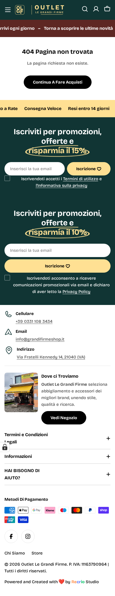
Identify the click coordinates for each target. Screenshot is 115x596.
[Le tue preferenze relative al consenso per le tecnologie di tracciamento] (4, 447)
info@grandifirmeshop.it (40, 339)
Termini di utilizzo (80, 178)
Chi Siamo (14, 553)
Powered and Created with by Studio (51, 581)
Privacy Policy (76, 291)
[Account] (96, 9)
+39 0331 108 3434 (34, 321)
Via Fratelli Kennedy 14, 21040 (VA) (51, 357)
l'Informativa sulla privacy (61, 185)
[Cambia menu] (7, 9)
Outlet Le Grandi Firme (44, 564)
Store (37, 553)
